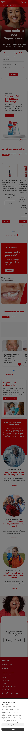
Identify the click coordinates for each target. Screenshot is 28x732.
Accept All (12, 729)
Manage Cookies (12, 724)
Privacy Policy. (14, 722)
